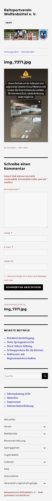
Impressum (14, 401)
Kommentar (12, 189)
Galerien (9, 462)
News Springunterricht (20, 342)
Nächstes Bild (27, 52)
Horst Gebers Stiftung (19, 346)
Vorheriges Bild (11, 52)
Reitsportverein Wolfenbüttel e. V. (20, 12)
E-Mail (8, 247)
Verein (7, 426)
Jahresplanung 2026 (18, 393)
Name (8, 233)
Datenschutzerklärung (20, 405)
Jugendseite (11, 455)
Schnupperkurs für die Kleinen (25, 350)
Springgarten (12, 447)
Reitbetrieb (10, 433)
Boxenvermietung (14, 440)
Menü (9, 23)
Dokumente (11, 476)
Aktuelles (12, 397)
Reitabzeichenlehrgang (20, 338)
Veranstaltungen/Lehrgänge (20, 483)
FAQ (6, 469)
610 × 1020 (23, 148)
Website (9, 261)
